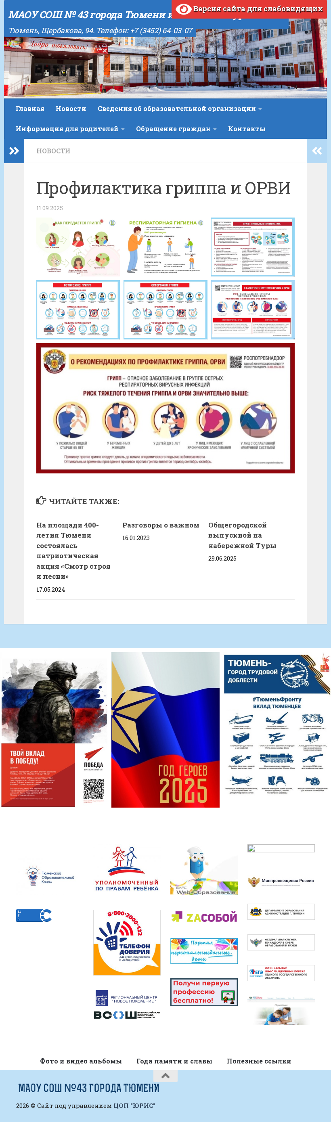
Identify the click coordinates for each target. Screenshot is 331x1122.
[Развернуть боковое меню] (14, 151)
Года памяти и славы (174, 1061)
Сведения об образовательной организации (177, 108)
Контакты (247, 128)
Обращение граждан (173, 128)
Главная (30, 108)
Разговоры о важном (160, 525)
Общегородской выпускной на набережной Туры (242, 535)
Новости (71, 108)
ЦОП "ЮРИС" (134, 1105)
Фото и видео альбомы (81, 1061)
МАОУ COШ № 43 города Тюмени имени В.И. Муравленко (146, 14)
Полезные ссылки (259, 1061)
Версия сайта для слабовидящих (257, 8)
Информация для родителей (67, 128)
